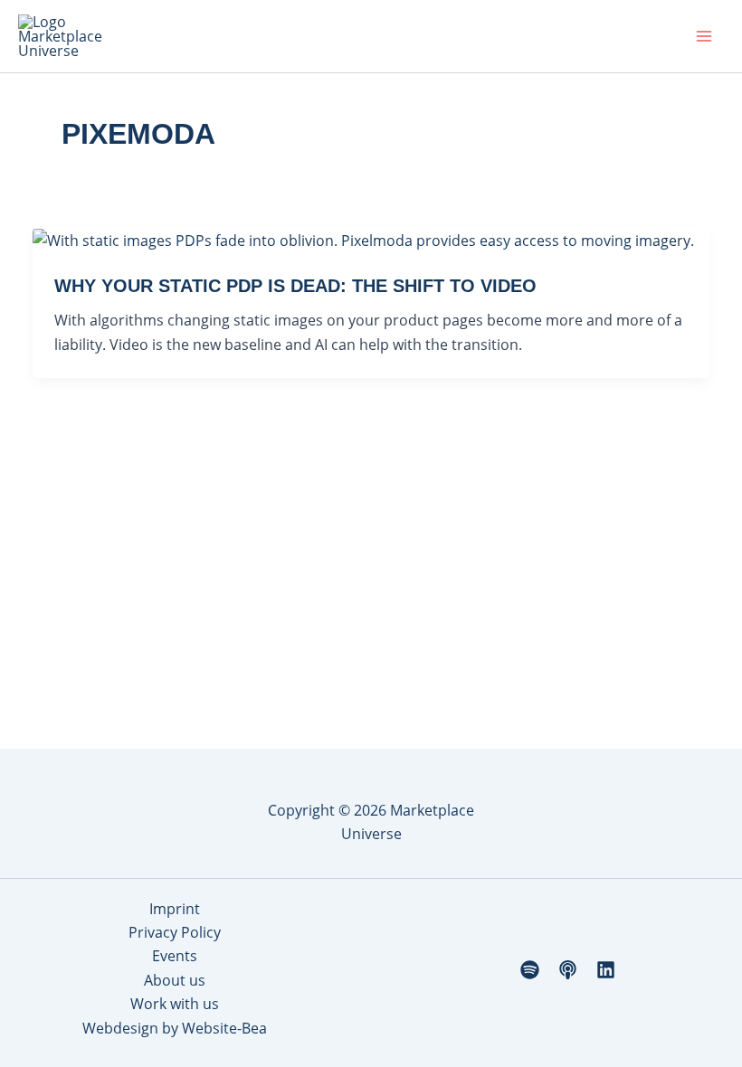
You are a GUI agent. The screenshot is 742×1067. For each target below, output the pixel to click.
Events (174, 956)
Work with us (174, 1004)
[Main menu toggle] (704, 36)
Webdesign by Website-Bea (174, 1028)
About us (174, 980)
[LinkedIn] (605, 969)
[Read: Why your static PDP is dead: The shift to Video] (363, 239)
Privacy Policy (174, 932)
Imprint (174, 909)
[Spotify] (529, 969)
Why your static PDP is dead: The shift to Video (295, 286)
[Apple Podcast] (567, 969)
